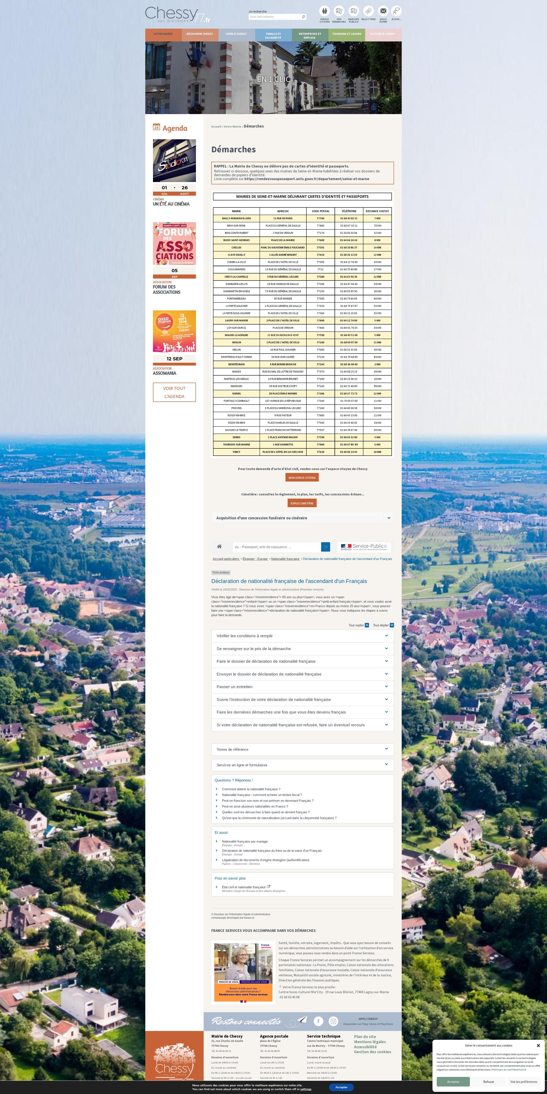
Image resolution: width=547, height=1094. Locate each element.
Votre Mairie (162, 34)
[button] (538, 1045)
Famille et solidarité (273, 36)
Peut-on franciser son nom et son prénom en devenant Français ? (267, 800)
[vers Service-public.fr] (364, 547)
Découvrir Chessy (200, 34)
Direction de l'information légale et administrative (242, 914)
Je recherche (258, 11)
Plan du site (365, 1036)
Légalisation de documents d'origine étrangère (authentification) (265, 860)
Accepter (453, 1082)
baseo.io (249, 917)
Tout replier (357, 625)
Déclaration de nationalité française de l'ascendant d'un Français (347, 559)
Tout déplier (381, 625)
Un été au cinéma (171, 204)
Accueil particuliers (226, 559)
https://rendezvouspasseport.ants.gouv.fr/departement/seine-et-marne (306, 178)
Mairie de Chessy (227, 1036)
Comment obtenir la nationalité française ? (251, 789)
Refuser (488, 1082)
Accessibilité (365, 1046)
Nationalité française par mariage (245, 841)
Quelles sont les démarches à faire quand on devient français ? (266, 812)
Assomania (164, 373)
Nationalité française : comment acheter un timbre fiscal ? (262, 795)
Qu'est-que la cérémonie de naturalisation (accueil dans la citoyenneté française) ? (279, 818)
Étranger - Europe (255, 559)
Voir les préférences (523, 1082)
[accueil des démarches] (219, 546)
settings (305, 1089)
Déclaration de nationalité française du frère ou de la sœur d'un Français (272, 850)
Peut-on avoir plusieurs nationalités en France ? (255, 806)
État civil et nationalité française (244, 887)
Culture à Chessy (382, 34)
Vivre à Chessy (236, 34)
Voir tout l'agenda (174, 392)
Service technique (324, 1036)
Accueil (216, 126)
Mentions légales (370, 1041)
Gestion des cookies (372, 1051)
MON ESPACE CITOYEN (302, 477)
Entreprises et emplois (310, 36)
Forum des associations (166, 289)
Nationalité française (285, 559)
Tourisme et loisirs (347, 34)
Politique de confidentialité (508, 1069)
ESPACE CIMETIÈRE (302, 502)
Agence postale (274, 1036)
